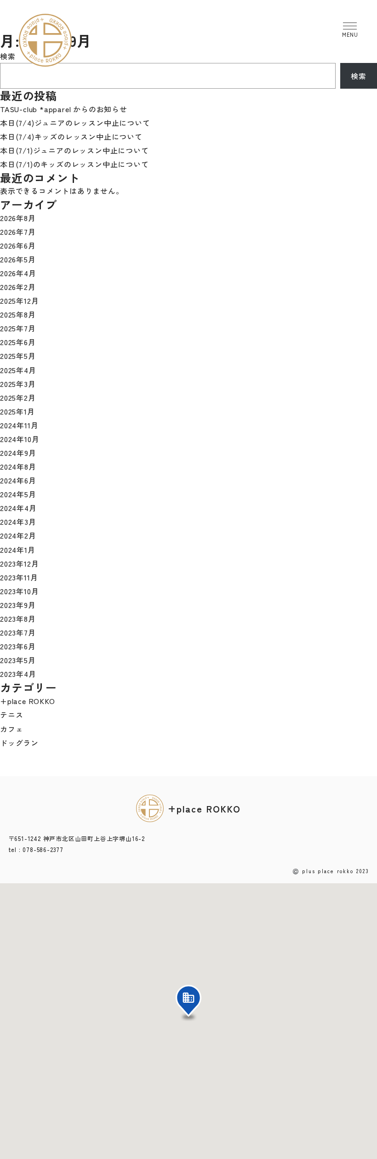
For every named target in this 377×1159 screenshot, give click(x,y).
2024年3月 (18, 521)
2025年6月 (18, 341)
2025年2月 (18, 397)
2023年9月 (18, 604)
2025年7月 (18, 328)
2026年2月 (18, 286)
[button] (188, 1003)
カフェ (11, 728)
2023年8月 (18, 618)
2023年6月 (18, 646)
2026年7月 (18, 231)
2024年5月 (18, 494)
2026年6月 (18, 245)
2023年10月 (19, 591)
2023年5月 (18, 659)
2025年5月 (18, 355)
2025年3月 (18, 383)
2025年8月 (18, 314)
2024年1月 (17, 549)
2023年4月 (18, 673)
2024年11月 (19, 425)
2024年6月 (18, 480)
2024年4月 (18, 507)
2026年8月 (18, 217)
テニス (11, 714)
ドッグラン (19, 742)
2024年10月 (19, 438)
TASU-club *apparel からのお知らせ (63, 108)
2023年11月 (19, 577)
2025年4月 (18, 369)
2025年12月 (19, 300)
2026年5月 (18, 259)
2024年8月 (18, 466)
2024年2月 (18, 535)
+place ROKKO (27, 700)
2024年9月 (18, 452)
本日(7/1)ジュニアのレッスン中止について (74, 150)
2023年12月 (19, 563)
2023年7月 (18, 632)
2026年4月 (18, 272)
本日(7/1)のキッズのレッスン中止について (74, 164)
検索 (8, 56)
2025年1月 (17, 411)
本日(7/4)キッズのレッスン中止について (71, 136)
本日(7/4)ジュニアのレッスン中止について (75, 122)
